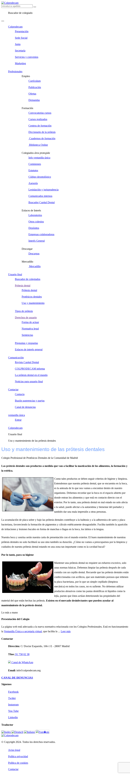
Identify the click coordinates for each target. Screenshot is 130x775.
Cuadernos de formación (41, 138)
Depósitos (33, 228)
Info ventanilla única (39, 157)
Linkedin (13, 717)
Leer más (66, 631)
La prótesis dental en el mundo (31, 375)
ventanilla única (16, 415)
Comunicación (16, 357)
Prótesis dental (22, 285)
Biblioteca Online (38, 144)
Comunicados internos (40, 196)
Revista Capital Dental (27, 362)
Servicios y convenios (26, 57)
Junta (17, 44)
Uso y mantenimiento (33, 303)
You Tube (13, 711)
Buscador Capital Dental (41, 202)
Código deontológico (39, 176)
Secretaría (20, 50)
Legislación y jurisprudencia (43, 189)
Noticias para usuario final (29, 381)
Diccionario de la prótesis (42, 132)
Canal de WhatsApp (22, 662)
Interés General (36, 240)
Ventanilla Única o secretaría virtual (23, 631)
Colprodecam (15, 26)
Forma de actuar (30, 322)
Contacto (20, 394)
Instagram (13, 704)
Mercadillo (34, 266)
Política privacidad (18, 756)
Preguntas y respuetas (26, 343)
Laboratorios (35, 215)
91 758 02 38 (22, 654)
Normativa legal (30, 328)
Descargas (33, 253)
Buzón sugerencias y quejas (30, 400)
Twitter (12, 698)
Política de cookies (18, 762)
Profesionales (15, 71)
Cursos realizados (37, 119)
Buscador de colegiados (27, 279)
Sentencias (27, 335)
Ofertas (32, 93)
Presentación (21, 31)
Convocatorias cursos (39, 112)
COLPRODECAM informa (30, 368)
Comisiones (34, 164)
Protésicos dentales (32, 296)
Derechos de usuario (26, 317)
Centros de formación (39, 125)
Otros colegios (36, 221)
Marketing (20, 63)
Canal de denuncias (25, 407)
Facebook (13, 691)
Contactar (13, 389)
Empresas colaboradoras (41, 234)
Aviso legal (14, 750)
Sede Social (21, 37)
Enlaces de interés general (28, 349)
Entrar (18, 419)
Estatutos (33, 170)
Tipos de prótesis (24, 311)
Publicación (34, 87)
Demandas (34, 100)
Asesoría (33, 183)
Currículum (34, 80)
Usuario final (15, 274)
